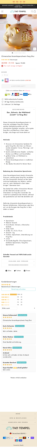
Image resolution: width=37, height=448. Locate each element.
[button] (5, 60)
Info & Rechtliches (18, 418)
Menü (18, 414)
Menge (4, 72)
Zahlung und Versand (18, 261)
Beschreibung (19, 109)
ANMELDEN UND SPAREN (18, 422)
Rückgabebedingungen (18, 265)
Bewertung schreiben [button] (18, 289)
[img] (18, 317)
